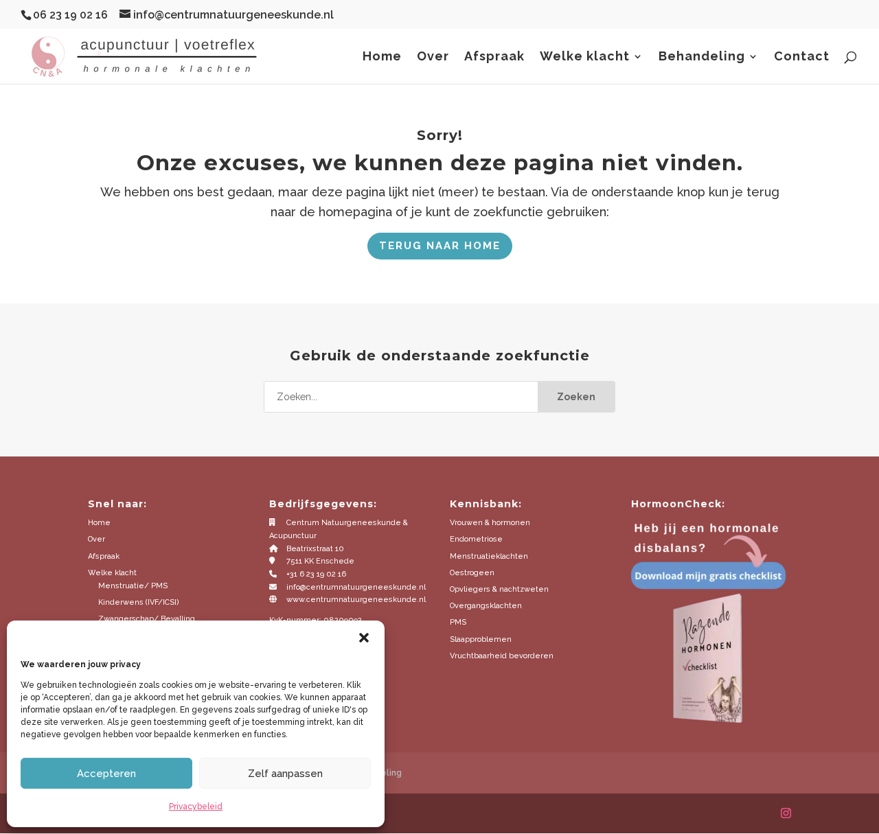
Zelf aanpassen (285, 773)
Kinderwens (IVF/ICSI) (138, 602)
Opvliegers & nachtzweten (499, 589)
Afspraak (494, 57)
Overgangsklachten (486, 605)
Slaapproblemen (481, 639)
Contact (802, 57)
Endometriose (476, 539)
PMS (458, 622)
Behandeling (702, 57)
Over (433, 57)
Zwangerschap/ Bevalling (146, 618)
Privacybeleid (195, 806)
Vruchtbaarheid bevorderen (501, 655)
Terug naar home (440, 246)
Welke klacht (585, 57)
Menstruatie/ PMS (133, 585)
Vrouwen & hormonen (490, 522)
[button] (364, 638)
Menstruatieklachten (489, 556)
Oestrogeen (472, 572)
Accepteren (106, 773)
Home (382, 57)
